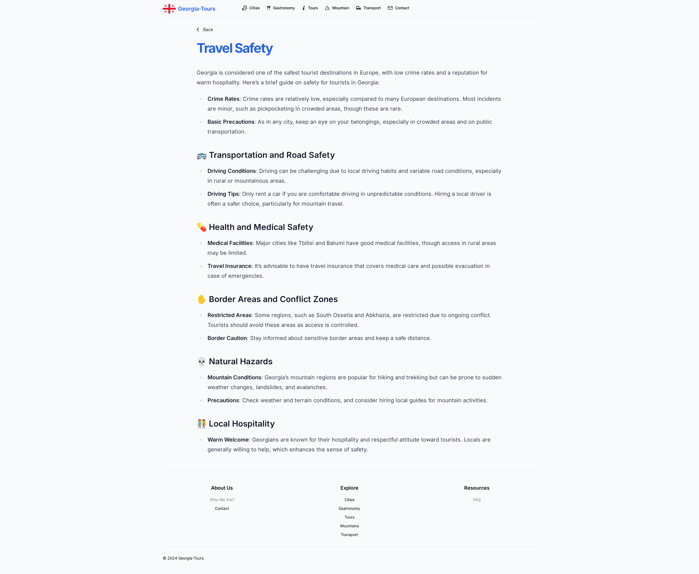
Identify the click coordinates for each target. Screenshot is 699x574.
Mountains (349, 525)
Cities (254, 7)
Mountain (340, 7)
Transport (372, 7)
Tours (313, 7)
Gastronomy (284, 7)
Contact (402, 7)
